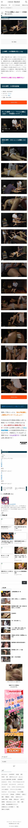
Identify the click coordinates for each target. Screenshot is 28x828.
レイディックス (5, 794)
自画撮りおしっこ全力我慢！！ (8, 806)
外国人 (12, 796)
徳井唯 (3, 801)
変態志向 (7, 796)
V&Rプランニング (13, 776)
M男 (21, 774)
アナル (9, 93)
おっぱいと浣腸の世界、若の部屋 (9, 779)
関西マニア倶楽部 (5, 809)
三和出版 (12, 794)
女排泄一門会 (4, 799)
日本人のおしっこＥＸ (11, 801)
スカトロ (3, 786)
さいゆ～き (4, 781)
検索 (24, 582)
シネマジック (20, 784)
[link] (2, 513)
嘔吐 (3, 796)
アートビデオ (4, 784)
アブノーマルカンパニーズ (18, 781)
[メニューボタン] (2, 2)
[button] (1, 460)
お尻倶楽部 (20, 779)
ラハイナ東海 (20, 791)
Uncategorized (5, 17)
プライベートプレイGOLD (15, 789)
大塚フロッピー (19, 796)
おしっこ (21, 776)
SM (7, 776)
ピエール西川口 (5, 789)
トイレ (8, 786)
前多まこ (24, 794)
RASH (3, 776)
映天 (9, 95)
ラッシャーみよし (12, 791)
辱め (18, 806)
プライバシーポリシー (17, 821)
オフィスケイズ (12, 784)
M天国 (17, 774)
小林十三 (22, 799)
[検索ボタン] (26, 2)
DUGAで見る (14, 102)
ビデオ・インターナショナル (18, 786)
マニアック (4, 791)
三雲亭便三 (18, 794)
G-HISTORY (11, 774)
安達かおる (16, 799)
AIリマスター (4, 774)
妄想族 (10, 799)
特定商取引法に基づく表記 (14, 823)
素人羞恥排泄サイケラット (12, 804)
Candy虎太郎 (12, 504)
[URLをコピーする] (2, 468)
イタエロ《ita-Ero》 (14, 2)
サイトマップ (9, 821)
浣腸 (22, 801)
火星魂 (3, 804)
